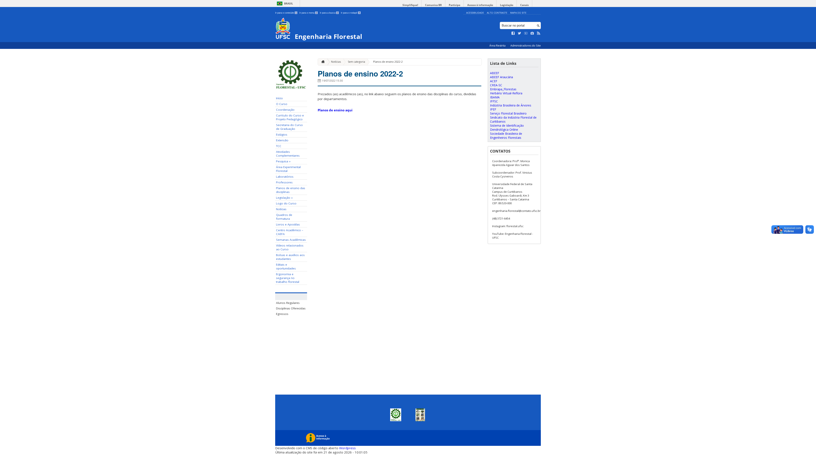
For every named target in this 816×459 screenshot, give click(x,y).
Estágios (281, 134)
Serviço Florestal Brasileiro (508, 113)
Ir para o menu (308, 12)
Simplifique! (410, 5)
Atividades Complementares (288, 153)
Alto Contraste (497, 12)
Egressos (282, 314)
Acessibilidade (475, 12)
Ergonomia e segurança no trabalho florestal (287, 278)
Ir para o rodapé (350, 12)
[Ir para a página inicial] (322, 62)
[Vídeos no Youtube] (526, 33)
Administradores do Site (525, 45)
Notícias (281, 209)
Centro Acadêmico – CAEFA (289, 232)
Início (279, 98)
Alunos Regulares (288, 303)
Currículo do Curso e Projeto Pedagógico (290, 117)
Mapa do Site (518, 12)
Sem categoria (356, 62)
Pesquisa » (283, 161)
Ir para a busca (329, 12)
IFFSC (494, 101)
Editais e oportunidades (286, 266)
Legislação (506, 5)
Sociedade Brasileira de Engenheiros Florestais (506, 136)
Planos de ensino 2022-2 (388, 62)
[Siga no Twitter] (519, 33)
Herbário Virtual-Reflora (506, 93)
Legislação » (284, 198)
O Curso (281, 104)
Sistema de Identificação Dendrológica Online (507, 127)
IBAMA (495, 97)
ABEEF (494, 73)
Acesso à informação (480, 5)
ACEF (493, 81)
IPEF (493, 109)
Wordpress (347, 448)
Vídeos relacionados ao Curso (289, 247)
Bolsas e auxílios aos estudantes (290, 257)
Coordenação (285, 110)
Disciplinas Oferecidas (291, 308)
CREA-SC (496, 85)
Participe (454, 5)
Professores (284, 182)
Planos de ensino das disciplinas (290, 190)
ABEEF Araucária (501, 77)
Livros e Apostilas (288, 224)
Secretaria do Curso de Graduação (289, 127)
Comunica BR (433, 5)
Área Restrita (497, 45)
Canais (524, 5)
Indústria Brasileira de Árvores (510, 105)
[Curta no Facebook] (513, 33)
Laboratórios (284, 176)
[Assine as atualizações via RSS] (538, 33)
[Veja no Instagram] (532, 33)
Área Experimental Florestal (288, 169)
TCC (278, 146)
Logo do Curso (286, 203)
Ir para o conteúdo (286, 12)
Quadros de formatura (284, 217)
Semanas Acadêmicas (291, 240)
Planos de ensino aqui (335, 110)
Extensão (282, 140)
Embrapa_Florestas (503, 89)
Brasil (288, 3)
